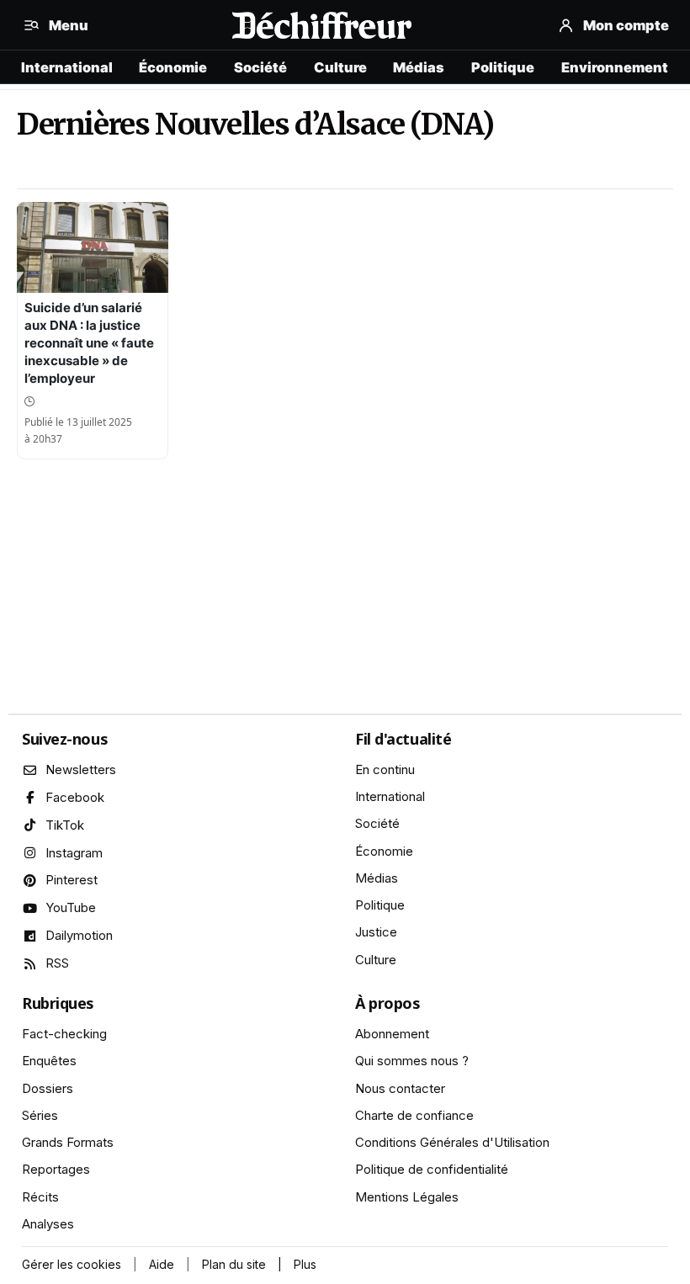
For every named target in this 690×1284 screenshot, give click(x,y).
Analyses (48, 1224)
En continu (385, 769)
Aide (161, 1264)
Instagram (74, 853)
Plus (305, 1264)
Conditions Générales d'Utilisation (452, 1142)
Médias (418, 67)
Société (260, 67)
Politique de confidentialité (431, 1169)
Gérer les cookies (71, 1264)
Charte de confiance (414, 1115)
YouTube (70, 907)
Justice (376, 932)
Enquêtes (49, 1061)
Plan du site (234, 1264)
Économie (173, 67)
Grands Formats (68, 1142)
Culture (340, 67)
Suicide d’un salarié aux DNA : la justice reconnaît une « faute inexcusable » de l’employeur (89, 343)
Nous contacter (400, 1088)
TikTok (64, 825)
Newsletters (80, 769)
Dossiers (47, 1088)
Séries (40, 1115)
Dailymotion (79, 935)
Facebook (74, 797)
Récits (40, 1197)
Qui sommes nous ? (412, 1061)
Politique (502, 67)
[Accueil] (321, 25)
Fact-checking (64, 1034)
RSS (57, 963)
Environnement (614, 67)
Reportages (56, 1169)
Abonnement (392, 1034)
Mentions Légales (407, 1197)
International (67, 67)
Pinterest (71, 880)
